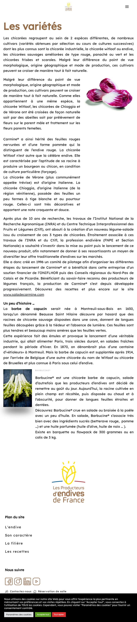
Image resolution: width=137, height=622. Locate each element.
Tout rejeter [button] (59, 614)
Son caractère (18, 535)
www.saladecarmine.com (23, 294)
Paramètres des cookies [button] (18, 614)
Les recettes (17, 551)
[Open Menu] (127, 6)
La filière (14, 543)
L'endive (13, 527)
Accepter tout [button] (43, 614)
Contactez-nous (20, 591)
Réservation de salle (52, 591)
